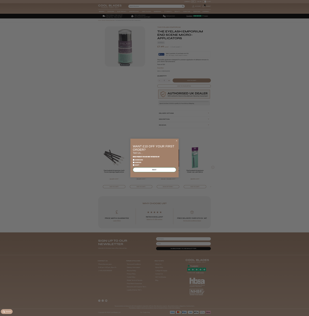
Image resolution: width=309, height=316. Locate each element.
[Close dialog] (176, 140)
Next (154, 170)
